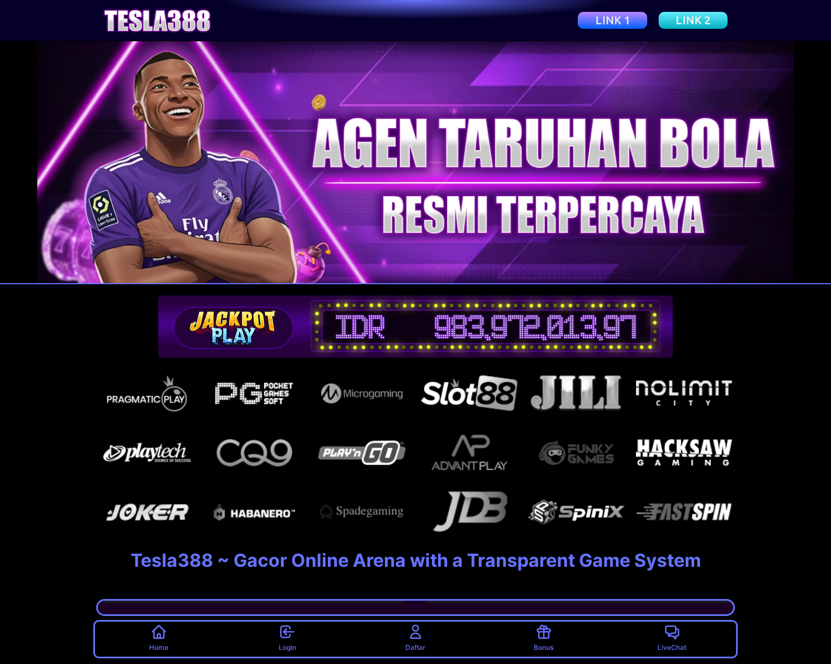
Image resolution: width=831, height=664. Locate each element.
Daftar (415, 647)
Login (287, 647)
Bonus (543, 647)
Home (158, 647)
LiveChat (671, 647)
